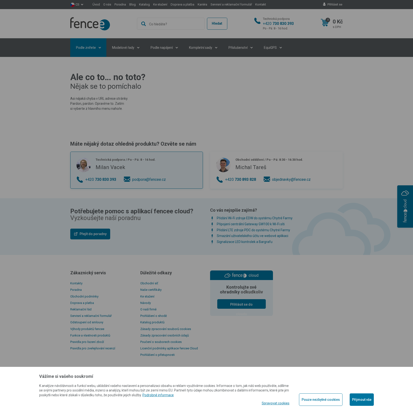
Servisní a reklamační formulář (231, 4)
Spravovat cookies (275, 403)
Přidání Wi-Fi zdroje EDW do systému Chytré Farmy (255, 218)
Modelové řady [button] (123, 48)
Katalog (144, 4)
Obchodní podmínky (84, 296)
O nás (107, 4)
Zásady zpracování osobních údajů (164, 335)
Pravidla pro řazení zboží (87, 342)
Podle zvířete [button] (86, 48)
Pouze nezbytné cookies (321, 400)
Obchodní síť (149, 283)
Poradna (120, 4)
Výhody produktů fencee (87, 329)
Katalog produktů (152, 322)
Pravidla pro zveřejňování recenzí (92, 348)
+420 (278, 23)
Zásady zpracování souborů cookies (165, 329)
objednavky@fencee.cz (291, 179)
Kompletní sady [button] (201, 48)
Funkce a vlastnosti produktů (90, 335)
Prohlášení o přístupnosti (157, 355)
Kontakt (260, 4)
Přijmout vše (361, 400)
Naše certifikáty (151, 290)
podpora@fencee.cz (149, 179)
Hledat (217, 23)
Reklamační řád (81, 309)
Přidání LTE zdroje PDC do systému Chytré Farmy (253, 230)
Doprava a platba (182, 4)
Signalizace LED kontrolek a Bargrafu (244, 242)
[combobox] (171, 24)
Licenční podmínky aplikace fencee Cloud (169, 348)
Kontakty (76, 283)
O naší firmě (148, 309)
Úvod (96, 4)
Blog (132, 4)
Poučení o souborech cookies (161, 342)
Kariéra (202, 4)
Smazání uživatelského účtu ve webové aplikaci (252, 236)
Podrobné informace (158, 395)
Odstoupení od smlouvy (86, 322)
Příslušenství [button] (238, 48)
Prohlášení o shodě (153, 316)
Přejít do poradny (93, 234)
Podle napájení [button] (162, 48)
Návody (145, 303)
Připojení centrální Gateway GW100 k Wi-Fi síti (251, 224)
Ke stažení (160, 4)
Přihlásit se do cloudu (241, 306)
